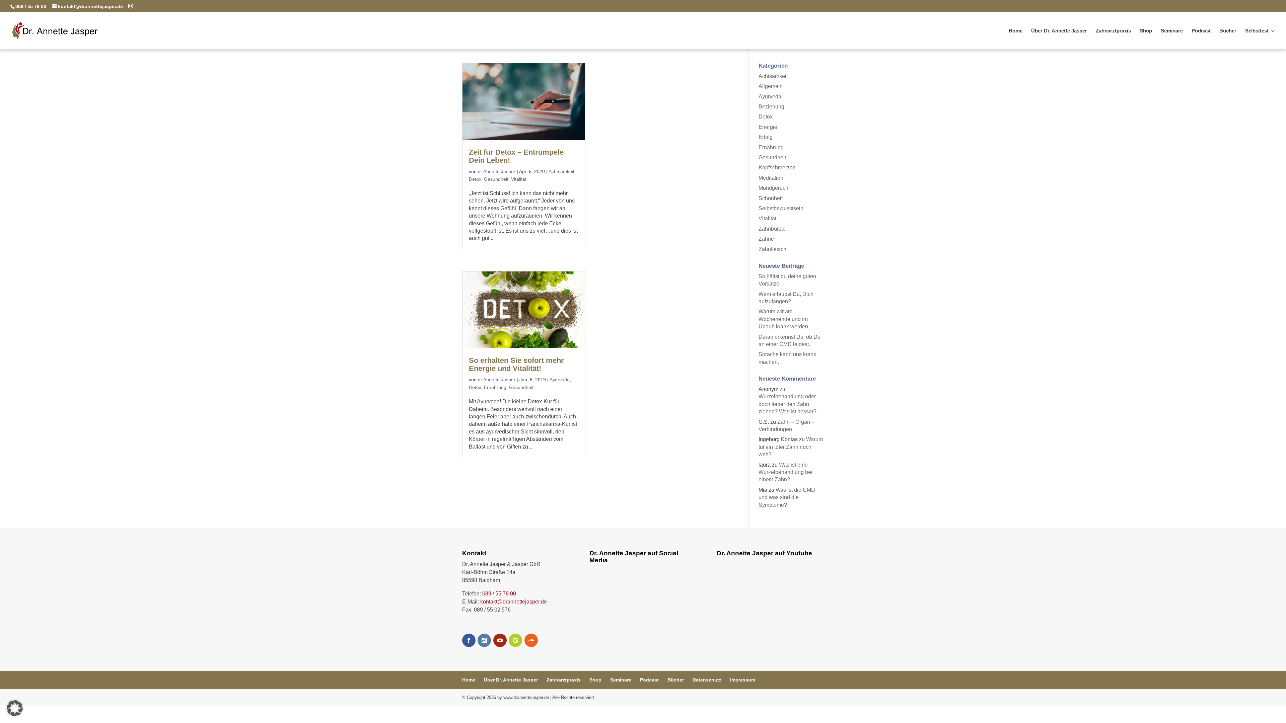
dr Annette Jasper (496, 171)
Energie (768, 127)
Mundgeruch (773, 188)
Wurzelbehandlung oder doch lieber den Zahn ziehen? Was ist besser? (787, 404)
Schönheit (771, 198)
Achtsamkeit (561, 171)
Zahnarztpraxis (1113, 30)
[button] (14, 708)
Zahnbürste (772, 229)
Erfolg (766, 137)
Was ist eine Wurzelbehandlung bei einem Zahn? (785, 472)
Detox (475, 179)
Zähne (766, 239)
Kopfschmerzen (777, 167)
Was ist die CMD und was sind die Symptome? (787, 497)
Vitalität (518, 179)
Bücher (1227, 30)
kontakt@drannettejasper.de (513, 602)
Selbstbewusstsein (781, 208)
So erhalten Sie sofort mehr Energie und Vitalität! (516, 364)
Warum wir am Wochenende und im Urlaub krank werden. (784, 319)
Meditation (771, 178)
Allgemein (771, 86)
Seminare (1172, 30)
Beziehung (771, 106)
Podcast (1201, 30)
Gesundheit (496, 179)
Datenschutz (707, 679)
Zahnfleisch (772, 249)
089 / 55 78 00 (499, 593)
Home (1015, 30)
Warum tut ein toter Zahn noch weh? (791, 446)
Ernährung (495, 387)
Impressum (742, 679)
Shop (1146, 30)
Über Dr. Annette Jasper (1059, 30)
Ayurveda (560, 379)
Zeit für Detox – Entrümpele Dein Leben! (516, 156)
